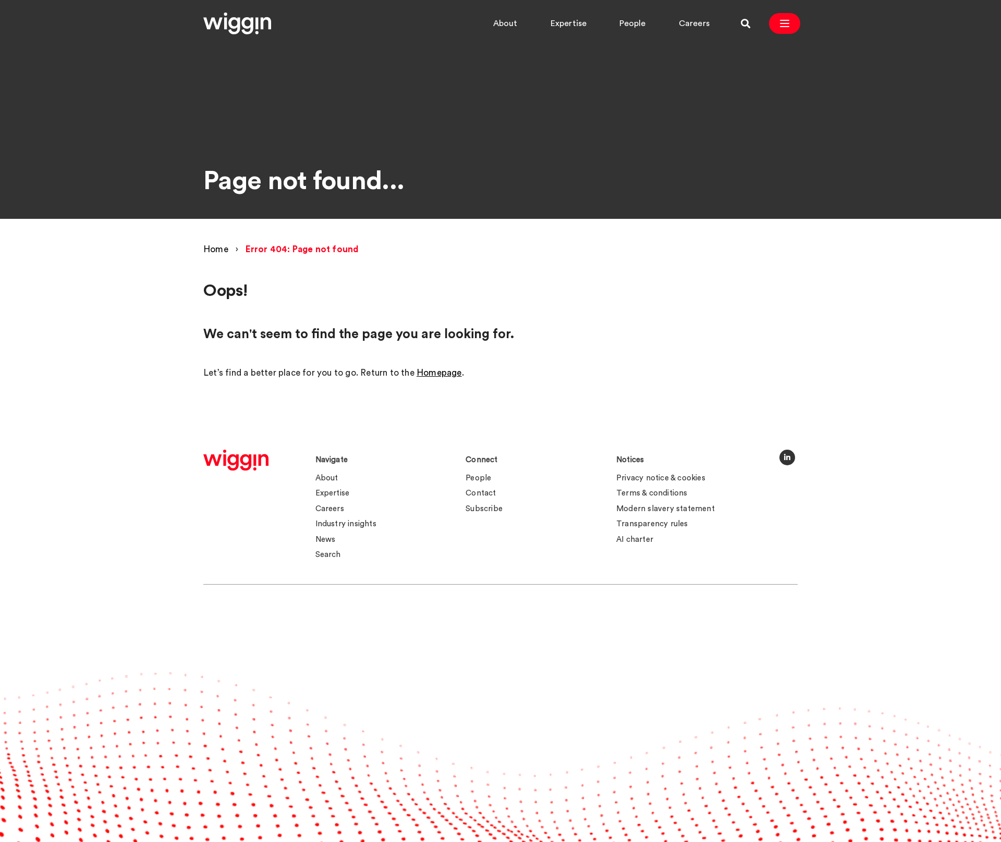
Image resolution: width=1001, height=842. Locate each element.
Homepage (439, 372)
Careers (694, 23)
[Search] (745, 23)
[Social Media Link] (787, 457)
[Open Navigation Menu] (784, 23)
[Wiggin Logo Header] (237, 23)
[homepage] (235, 460)
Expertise (569, 23)
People (632, 23)
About (505, 23)
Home (215, 249)
